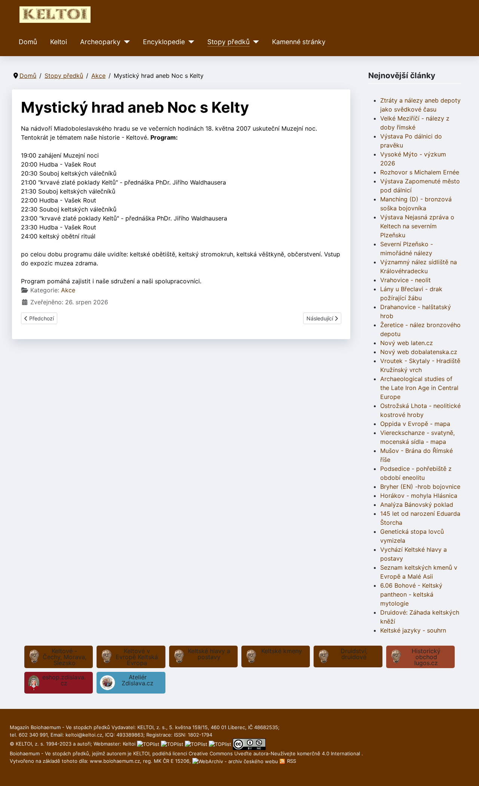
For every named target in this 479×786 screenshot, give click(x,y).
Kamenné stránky (299, 42)
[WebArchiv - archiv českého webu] (236, 761)
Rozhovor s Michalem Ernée (419, 172)
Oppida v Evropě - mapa (415, 423)
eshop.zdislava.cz (64, 680)
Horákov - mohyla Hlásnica (418, 495)
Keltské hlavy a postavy (209, 654)
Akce (68, 290)
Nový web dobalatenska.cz (418, 352)
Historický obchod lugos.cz (426, 657)
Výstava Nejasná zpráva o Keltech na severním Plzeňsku (417, 226)
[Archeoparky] (125, 42)
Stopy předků (228, 42)
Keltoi (58, 42)
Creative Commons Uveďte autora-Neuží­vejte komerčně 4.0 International (275, 753)
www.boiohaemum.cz (115, 761)
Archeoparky (100, 42)
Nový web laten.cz (406, 343)
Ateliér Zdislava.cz (137, 680)
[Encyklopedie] (189, 42)
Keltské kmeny (281, 651)
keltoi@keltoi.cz (83, 735)
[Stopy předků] (254, 42)
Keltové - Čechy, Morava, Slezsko (64, 657)
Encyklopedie (164, 42)
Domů (28, 42)
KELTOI (141, 753)
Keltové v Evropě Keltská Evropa (137, 657)
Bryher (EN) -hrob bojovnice (420, 486)
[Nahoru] (466, 772)
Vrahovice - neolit (405, 280)
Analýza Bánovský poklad (416, 504)
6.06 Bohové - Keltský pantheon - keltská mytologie (411, 594)
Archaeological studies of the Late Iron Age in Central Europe (419, 387)
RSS (291, 761)
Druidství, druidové (354, 654)
